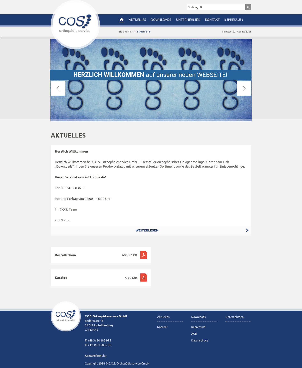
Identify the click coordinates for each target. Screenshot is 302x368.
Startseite (143, 31)
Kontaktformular (95, 355)
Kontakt (212, 19)
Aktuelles (137, 19)
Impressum (233, 19)
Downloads (161, 19)
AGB (194, 333)
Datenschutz (199, 340)
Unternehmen (188, 19)
